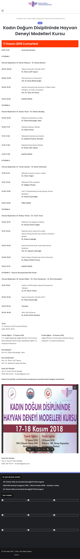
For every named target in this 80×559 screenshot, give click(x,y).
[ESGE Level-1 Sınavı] (65, 521)
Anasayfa (19, 18)
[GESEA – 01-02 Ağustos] (14, 521)
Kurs (25, 18)
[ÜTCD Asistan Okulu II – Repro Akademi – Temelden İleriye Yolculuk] (14, 536)
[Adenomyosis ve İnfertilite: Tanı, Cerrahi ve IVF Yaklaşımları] (40, 521)
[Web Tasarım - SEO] (16, 555)
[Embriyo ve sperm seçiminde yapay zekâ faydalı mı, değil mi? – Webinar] (40, 536)
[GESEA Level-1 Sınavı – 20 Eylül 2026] (14, 506)
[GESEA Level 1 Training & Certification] (65, 506)
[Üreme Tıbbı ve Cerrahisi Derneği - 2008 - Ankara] (40, 4)
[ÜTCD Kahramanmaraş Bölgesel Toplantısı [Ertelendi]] (65, 536)
